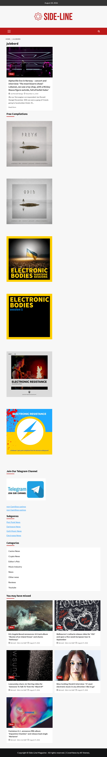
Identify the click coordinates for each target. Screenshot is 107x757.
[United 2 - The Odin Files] (29, 201)
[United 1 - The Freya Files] (29, 144)
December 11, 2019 (32, 94)
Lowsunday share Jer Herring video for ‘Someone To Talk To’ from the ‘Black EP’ (25, 685)
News (11, 74)
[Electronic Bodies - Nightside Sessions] (29, 259)
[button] (9, 31)
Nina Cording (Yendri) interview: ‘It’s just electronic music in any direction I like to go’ (76, 685)
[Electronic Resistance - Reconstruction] (29, 374)
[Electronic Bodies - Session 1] (29, 316)
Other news (13, 577)
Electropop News (14, 535)
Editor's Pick (14, 561)
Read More (12, 107)
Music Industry (15, 567)
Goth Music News (14, 531)
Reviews (12, 582)
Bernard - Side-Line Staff (18, 643)
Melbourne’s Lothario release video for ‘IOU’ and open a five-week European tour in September (76, 637)
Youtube (12, 587)
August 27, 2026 (34, 643)
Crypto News (14, 556)
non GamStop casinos (16, 506)
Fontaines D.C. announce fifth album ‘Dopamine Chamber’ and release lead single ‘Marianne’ (28, 734)
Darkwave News (14, 526)
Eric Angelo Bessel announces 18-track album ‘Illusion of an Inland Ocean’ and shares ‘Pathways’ (28, 637)
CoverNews (71, 752)
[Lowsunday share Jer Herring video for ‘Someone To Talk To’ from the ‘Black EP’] (30, 665)
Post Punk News (13, 522)
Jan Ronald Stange (17, 94)
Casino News (14, 551)
